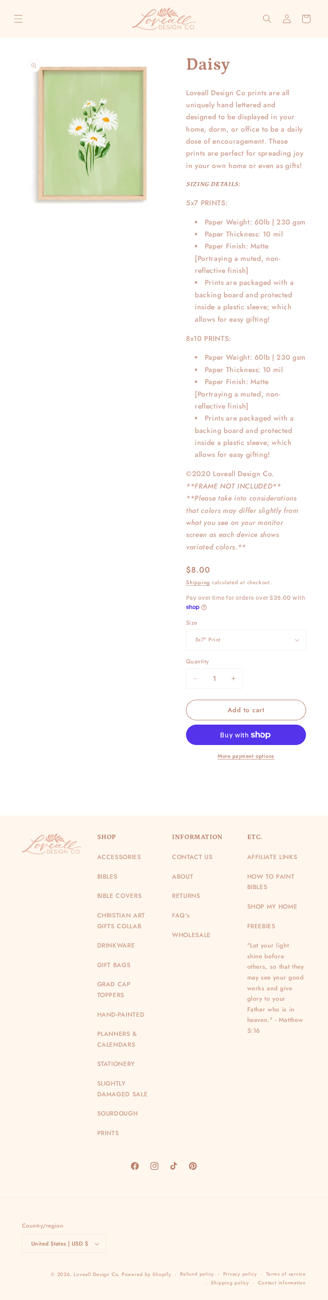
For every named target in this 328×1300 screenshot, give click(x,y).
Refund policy (197, 1274)
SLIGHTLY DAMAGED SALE (122, 1089)
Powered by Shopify (146, 1274)
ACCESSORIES (119, 857)
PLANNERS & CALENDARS (117, 1039)
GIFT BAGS (114, 965)
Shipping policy (230, 1282)
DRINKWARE (116, 945)
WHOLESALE (191, 935)
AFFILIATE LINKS (272, 857)
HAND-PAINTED (121, 1014)
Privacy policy (240, 1274)
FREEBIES (261, 926)
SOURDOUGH (117, 1113)
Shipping (198, 582)
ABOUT (182, 876)
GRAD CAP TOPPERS (114, 990)
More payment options (246, 756)
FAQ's (181, 915)
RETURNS (186, 895)
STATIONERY (116, 1064)
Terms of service (286, 1274)
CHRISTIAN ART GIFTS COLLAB (121, 921)
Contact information (282, 1282)
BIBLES (107, 876)
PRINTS (108, 1133)
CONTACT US (192, 857)
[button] (18, 18)
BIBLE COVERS (119, 895)
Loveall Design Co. (97, 1274)
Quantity (197, 661)
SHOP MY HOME (272, 906)
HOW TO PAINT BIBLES (271, 882)
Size (192, 623)
